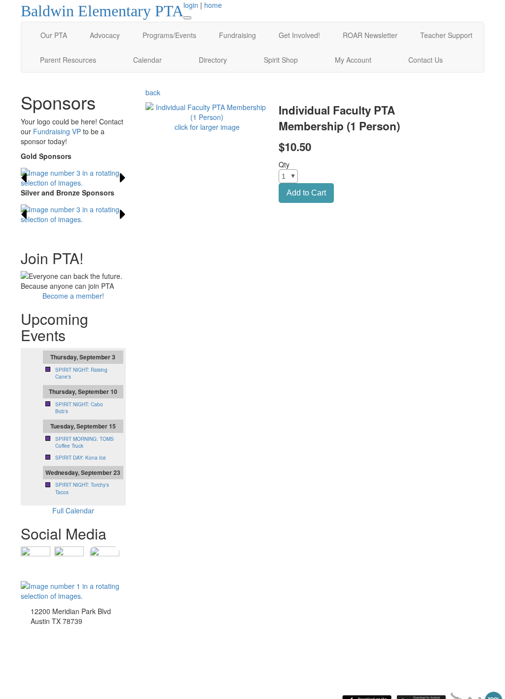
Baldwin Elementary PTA (102, 11)
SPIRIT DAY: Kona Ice (80, 457)
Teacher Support (446, 35)
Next (123, 178)
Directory (213, 60)
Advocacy (105, 35)
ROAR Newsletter (370, 35)
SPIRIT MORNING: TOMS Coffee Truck (84, 442)
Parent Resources (68, 60)
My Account (353, 60)
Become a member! (73, 296)
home (213, 5)
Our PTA (53, 35)
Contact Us (425, 60)
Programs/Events (169, 35)
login (190, 5)
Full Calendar (73, 510)
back (152, 92)
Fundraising (237, 35)
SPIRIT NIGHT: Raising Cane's (81, 373)
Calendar (147, 60)
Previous (24, 178)
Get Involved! (299, 35)
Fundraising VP (57, 131)
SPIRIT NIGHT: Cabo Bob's (79, 408)
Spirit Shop (281, 60)
